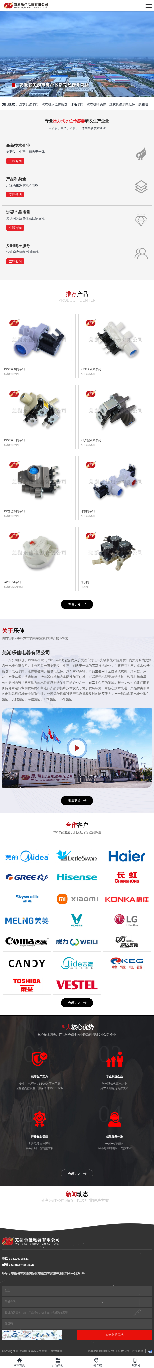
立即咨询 (15, 161)
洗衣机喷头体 (96, 104)
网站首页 (19, 1362)
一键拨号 (134, 1362)
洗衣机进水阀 (28, 104)
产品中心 (57, 1362)
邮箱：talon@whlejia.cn (18, 1264)
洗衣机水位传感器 (54, 104)
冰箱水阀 (77, 104)
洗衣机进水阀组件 (122, 104)
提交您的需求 (114, 1334)
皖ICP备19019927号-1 (102, 1351)
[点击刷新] (32, 1335)
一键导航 (96, 1362)
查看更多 (74, 604)
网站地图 (56, 1351)
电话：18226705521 (15, 1258)
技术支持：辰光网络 (130, 1351)
